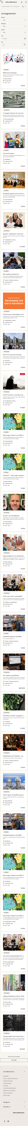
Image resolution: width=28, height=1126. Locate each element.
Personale (5, 1086)
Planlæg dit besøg (7, 1081)
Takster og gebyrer (8, 1093)
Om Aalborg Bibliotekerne (9, 1088)
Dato (2, 36)
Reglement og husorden (9, 1090)
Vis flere (14, 1060)
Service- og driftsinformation (10, 1078)
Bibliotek (3, 17)
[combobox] (14, 6)
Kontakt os (6, 1107)
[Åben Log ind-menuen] (22, 2)
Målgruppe (3, 23)
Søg (2, 42)
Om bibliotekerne (8, 1071)
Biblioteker (6, 1076)
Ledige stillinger (7, 1083)
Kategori (3, 29)
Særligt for (6, 1102)
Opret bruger (6, 1095)
